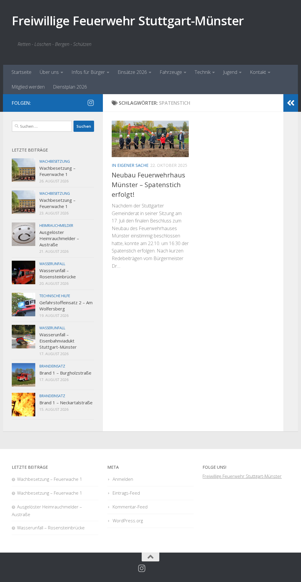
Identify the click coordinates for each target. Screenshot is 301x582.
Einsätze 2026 (132, 72)
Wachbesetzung (54, 161)
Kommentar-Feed (130, 507)
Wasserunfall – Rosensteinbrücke (57, 273)
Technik (202, 72)
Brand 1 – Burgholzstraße (65, 373)
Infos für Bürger (88, 72)
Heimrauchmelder (56, 225)
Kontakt (258, 72)
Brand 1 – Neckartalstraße (66, 402)
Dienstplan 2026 (70, 87)
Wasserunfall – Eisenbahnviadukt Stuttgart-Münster (58, 341)
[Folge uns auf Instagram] (90, 102)
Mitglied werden (28, 87)
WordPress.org (128, 520)
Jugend (230, 72)
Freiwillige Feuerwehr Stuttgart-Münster (128, 20)
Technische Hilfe (54, 295)
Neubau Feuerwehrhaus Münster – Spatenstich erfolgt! (148, 184)
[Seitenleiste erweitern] (290, 103)
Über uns (49, 72)
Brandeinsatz (52, 366)
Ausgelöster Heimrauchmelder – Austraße (59, 238)
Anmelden (123, 479)
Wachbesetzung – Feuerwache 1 (57, 171)
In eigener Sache (130, 165)
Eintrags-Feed (126, 493)
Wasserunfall (52, 263)
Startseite (21, 72)
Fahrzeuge (171, 72)
